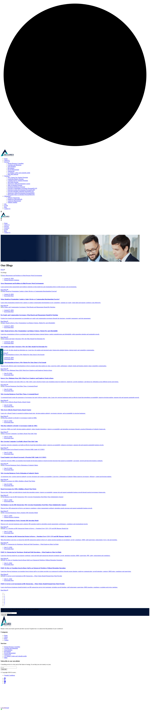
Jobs (5, 204)
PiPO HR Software (13, 174)
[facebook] (5, 678)
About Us (7, 160)
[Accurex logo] (7, 156)
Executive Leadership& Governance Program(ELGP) (22, 188)
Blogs (5, 638)
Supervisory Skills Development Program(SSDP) (21, 193)
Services (6, 162)
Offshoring (7, 196)
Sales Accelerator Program (15, 185)
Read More (4, 289)
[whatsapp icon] (75, 709)
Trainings (6, 176)
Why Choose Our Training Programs (18, 177)
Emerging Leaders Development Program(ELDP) (21, 190)
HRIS (5, 657)
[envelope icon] (3, 705)
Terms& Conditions (9, 675)
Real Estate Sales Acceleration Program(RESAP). (21, 194)
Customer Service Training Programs (18, 180)
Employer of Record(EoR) (15, 199)
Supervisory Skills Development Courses (19, 183)
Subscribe (3, 615)
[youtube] (5, 681)
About (6, 637)
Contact (6, 640)
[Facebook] (3, 687)
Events (6, 205)
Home (6, 158)
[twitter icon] (3, 690)
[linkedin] (4, 680)
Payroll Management (13, 169)
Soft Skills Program (13, 182)
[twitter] (5, 683)
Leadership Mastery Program (16, 179)
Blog (5, 207)
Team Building (12, 166)
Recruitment (11, 168)
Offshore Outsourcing (14, 197)
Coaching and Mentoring (14, 165)
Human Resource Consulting (16, 163)
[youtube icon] (3, 701)
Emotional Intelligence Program (16, 187)
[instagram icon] (3, 698)
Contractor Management (14, 201)
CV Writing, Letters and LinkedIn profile (19, 173)
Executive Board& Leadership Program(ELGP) (21, 191)
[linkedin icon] (3, 694)
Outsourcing (11, 171)
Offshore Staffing (12, 202)
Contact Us (7, 208)
